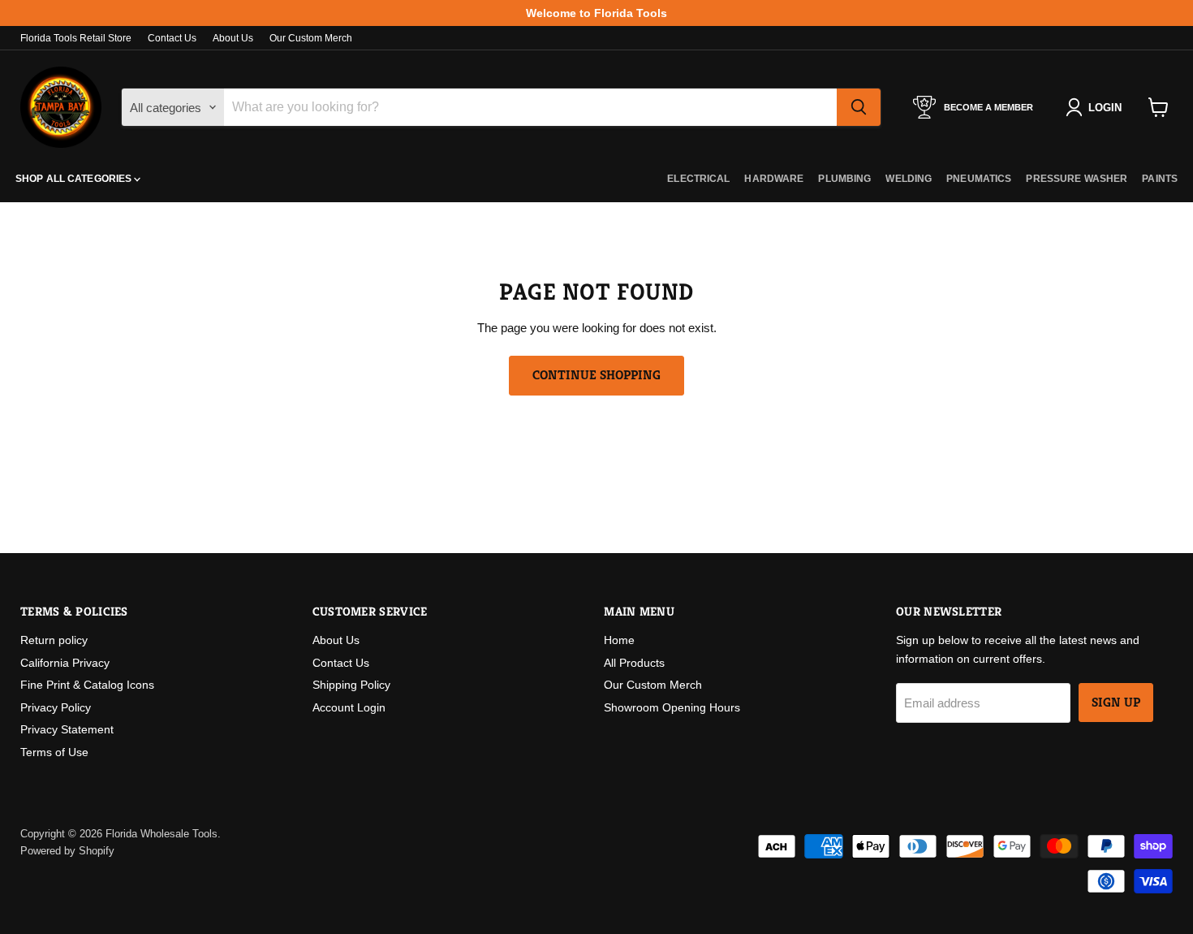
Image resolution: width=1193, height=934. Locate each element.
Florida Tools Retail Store (75, 38)
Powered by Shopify (67, 851)
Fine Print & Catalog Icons (87, 684)
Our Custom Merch (310, 38)
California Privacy (65, 662)
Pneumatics (978, 178)
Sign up (1116, 702)
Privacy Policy (55, 707)
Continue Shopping (596, 375)
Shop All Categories (74, 178)
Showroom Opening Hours (672, 707)
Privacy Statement (67, 729)
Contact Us (172, 38)
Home (619, 639)
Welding (908, 178)
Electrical (698, 178)
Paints (1160, 178)
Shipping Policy (351, 684)
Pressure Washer (1076, 178)
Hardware (773, 178)
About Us (233, 38)
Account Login (348, 707)
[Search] (859, 107)
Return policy (54, 639)
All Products (634, 662)
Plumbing (844, 178)
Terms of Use (54, 752)
